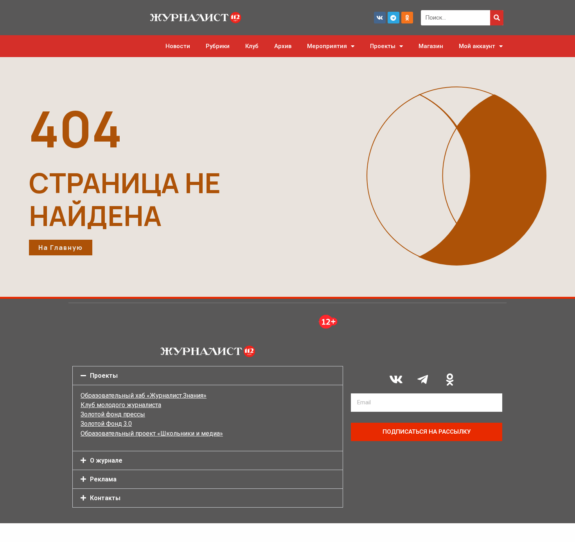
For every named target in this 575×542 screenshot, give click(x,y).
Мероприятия (327, 46)
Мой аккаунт (477, 46)
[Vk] (380, 17)
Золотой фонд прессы (113, 414)
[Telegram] (393, 17)
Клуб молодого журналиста (121, 405)
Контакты (105, 498)
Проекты (382, 46)
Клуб (252, 46)
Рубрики (218, 46)
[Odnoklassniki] (407, 17)
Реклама (103, 479)
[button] (208, 375)
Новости (177, 46)
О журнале (106, 460)
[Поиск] (496, 17)
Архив (282, 46)
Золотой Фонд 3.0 (106, 423)
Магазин (431, 46)
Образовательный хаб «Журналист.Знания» (144, 395)
